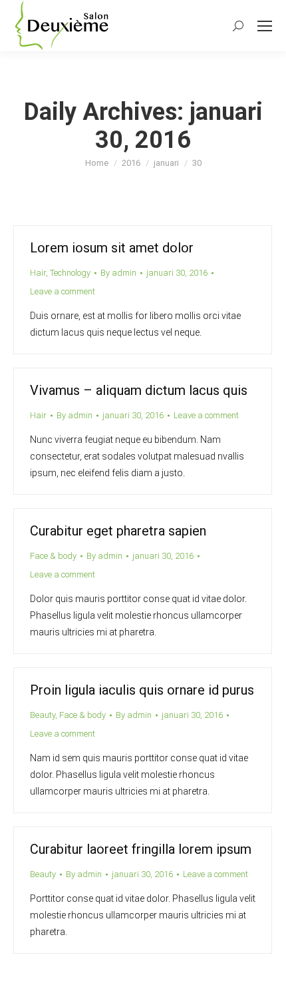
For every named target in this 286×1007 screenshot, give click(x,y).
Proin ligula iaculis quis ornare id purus (142, 690)
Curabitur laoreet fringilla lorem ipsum (140, 849)
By (118, 273)
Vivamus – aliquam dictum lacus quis (138, 390)
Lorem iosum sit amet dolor (112, 248)
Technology (70, 273)
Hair (38, 273)
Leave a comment (62, 291)
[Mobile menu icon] (265, 26)
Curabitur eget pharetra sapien (118, 531)
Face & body (53, 556)
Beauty (42, 715)
